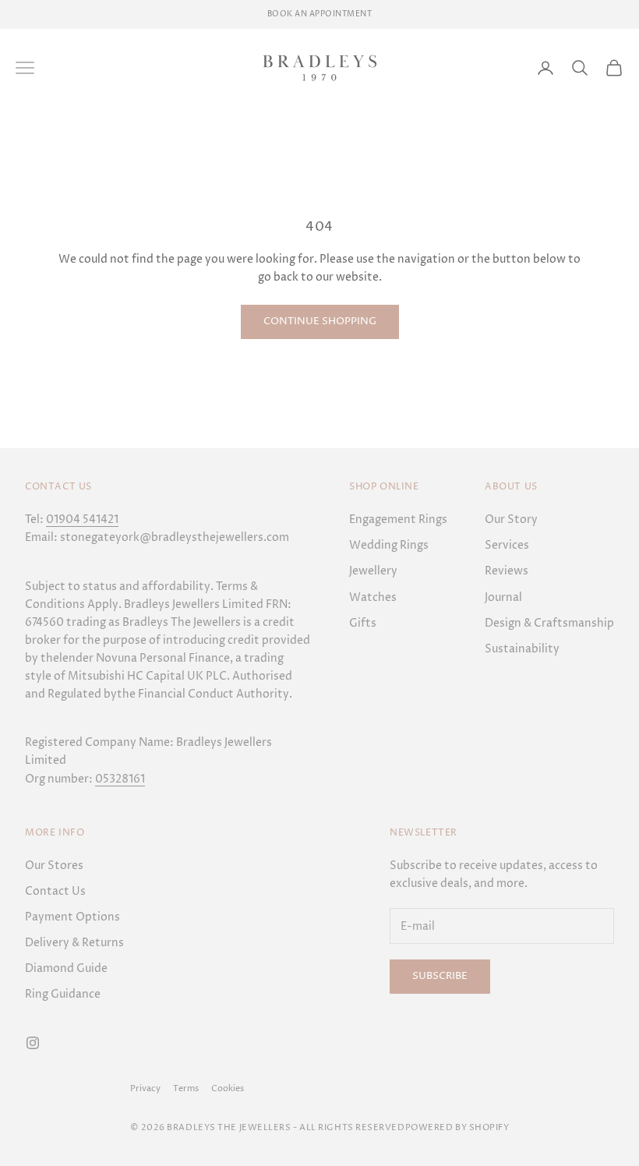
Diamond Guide (66, 968)
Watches (373, 597)
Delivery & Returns (74, 942)
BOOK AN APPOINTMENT (319, 14)
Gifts (362, 623)
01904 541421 (82, 519)
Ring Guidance (63, 994)
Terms (186, 1088)
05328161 (120, 779)
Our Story (511, 519)
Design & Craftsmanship (549, 623)
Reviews (506, 571)
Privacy (145, 1088)
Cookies (227, 1088)
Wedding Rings (389, 545)
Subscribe (440, 976)
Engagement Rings (398, 519)
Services (507, 545)
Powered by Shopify (457, 1127)
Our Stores (54, 865)
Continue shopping (319, 321)
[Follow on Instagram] (33, 1043)
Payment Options (72, 917)
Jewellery (373, 571)
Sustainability (522, 648)
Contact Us (55, 891)
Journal (503, 597)
